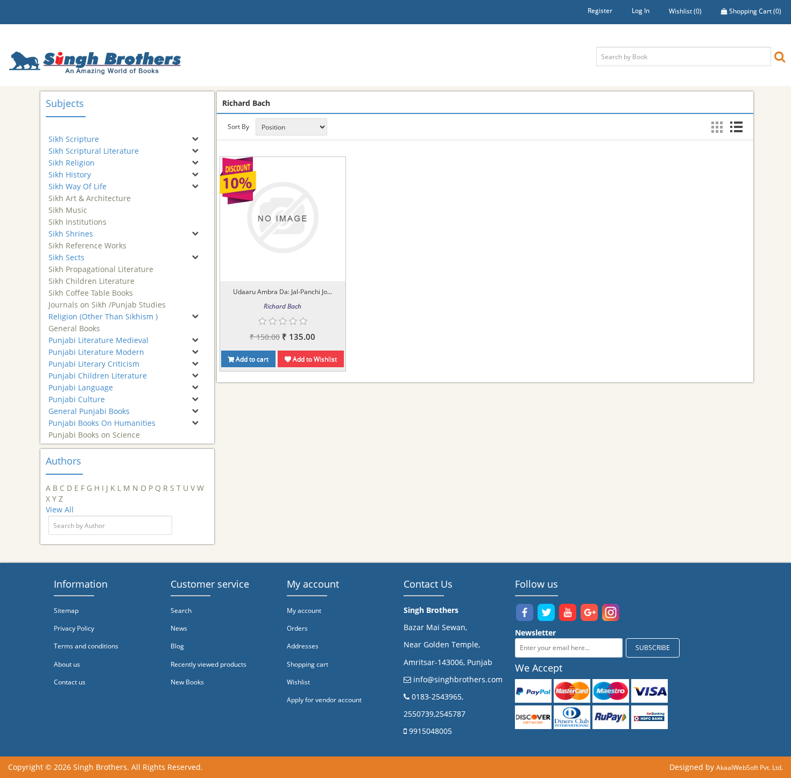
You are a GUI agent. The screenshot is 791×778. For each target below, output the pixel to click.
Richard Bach (282, 306)
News (179, 628)
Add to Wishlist (314, 358)
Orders (297, 628)
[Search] (779, 56)
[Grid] (716, 126)
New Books (187, 682)
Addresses (303, 646)
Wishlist (298, 682)
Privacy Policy (74, 628)
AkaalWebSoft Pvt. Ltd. (749, 767)
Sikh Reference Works (87, 240)
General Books (74, 323)
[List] (736, 126)
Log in (640, 10)
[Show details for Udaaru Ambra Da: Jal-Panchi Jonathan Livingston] (282, 217)
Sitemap (66, 610)
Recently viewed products (208, 664)
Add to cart (251, 358)
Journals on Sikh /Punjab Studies (107, 299)
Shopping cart (307, 664)
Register (600, 10)
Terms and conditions (86, 646)
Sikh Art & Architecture (89, 193)
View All (60, 509)
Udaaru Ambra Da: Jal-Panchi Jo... (282, 291)
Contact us (70, 682)
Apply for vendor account (324, 699)
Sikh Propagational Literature (100, 264)
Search (181, 610)
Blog (177, 646)
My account (304, 610)
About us (67, 664)
